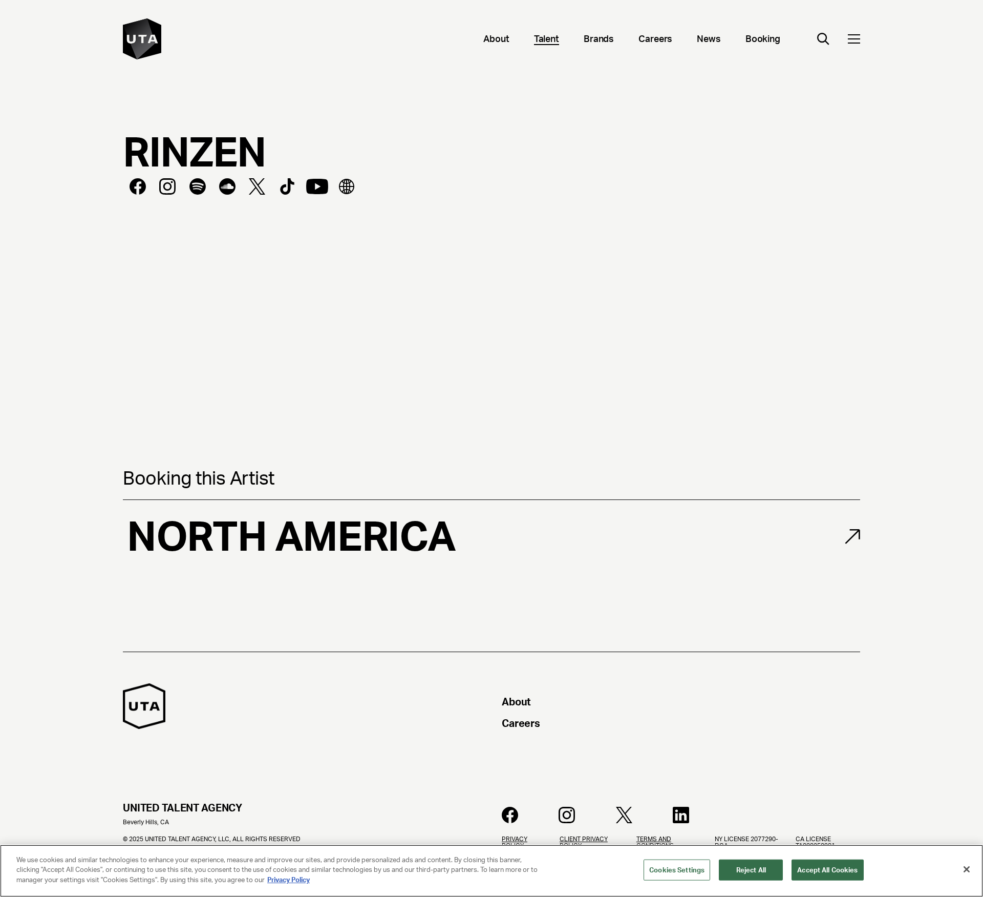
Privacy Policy (288, 880)
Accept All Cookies (827, 870)
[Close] (966, 869)
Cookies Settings (676, 870)
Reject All (751, 870)
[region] (491, 871)
